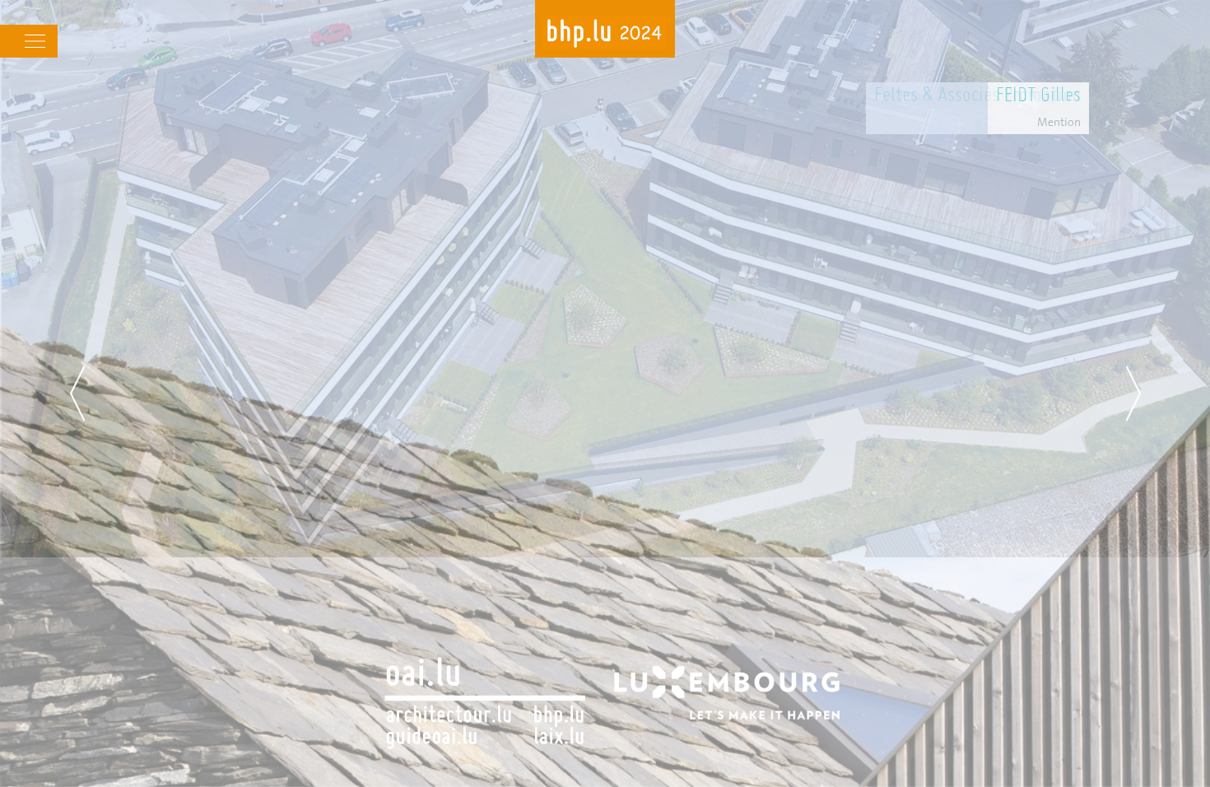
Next (1133, 393)
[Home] (605, 35)
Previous (77, 393)
